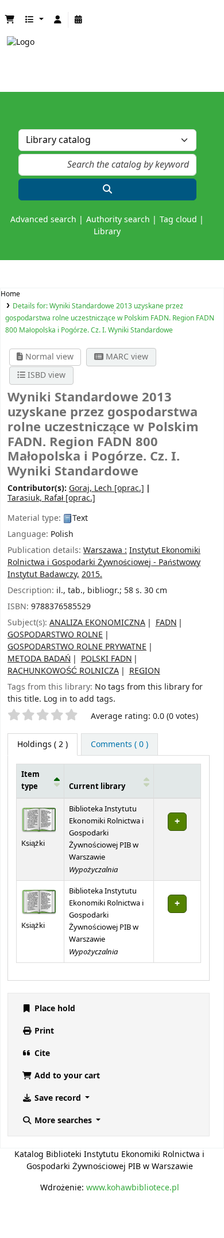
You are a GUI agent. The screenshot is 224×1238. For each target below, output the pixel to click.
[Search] (107, 189)
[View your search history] (78, 19)
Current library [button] (97, 787)
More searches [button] (63, 1121)
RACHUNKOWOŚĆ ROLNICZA (63, 671)
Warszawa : (105, 550)
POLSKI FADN (106, 659)
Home (10, 294)
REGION (144, 671)
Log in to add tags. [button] (79, 699)
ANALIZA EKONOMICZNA (97, 623)
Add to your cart (66, 1076)
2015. (92, 574)
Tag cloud (178, 220)
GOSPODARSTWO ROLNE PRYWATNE (76, 647)
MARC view (125, 357)
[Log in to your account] (58, 19)
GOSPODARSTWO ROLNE (55, 635)
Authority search (118, 220)
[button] (10, 19)
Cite (41, 1053)
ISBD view (45, 375)
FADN (166, 623)
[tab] (119, 744)
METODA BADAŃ (39, 659)
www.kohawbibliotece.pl (132, 1188)
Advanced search (43, 220)
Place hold (53, 1009)
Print (43, 1031)
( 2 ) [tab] (42, 744)
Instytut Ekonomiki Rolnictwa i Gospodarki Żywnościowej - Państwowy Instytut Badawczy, (103, 562)
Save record (57, 1098)
